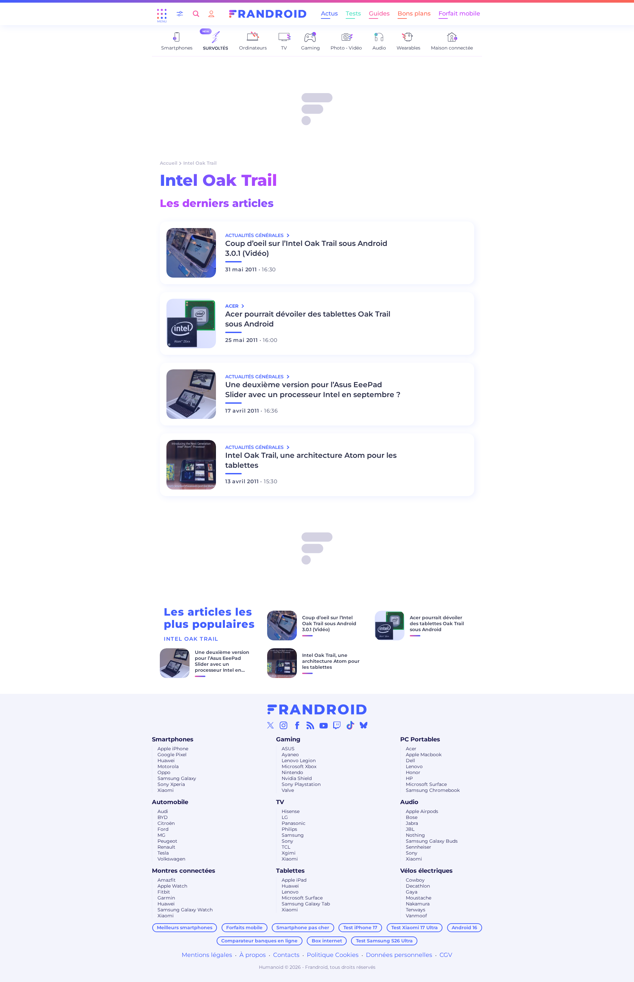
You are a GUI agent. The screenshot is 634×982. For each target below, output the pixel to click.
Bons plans (414, 13)
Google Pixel (172, 755)
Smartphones (173, 739)
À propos (252, 955)
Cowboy (415, 880)
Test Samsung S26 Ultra (384, 941)
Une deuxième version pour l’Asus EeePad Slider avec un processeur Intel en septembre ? (313, 389)
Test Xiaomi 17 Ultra (414, 928)
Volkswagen (171, 859)
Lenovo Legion (299, 760)
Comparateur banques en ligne (259, 941)
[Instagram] (283, 725)
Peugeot (167, 841)
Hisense (290, 811)
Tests (353, 13)
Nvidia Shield (297, 778)
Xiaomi (166, 790)
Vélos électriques (426, 870)
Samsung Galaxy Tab (306, 904)
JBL (410, 829)
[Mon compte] (211, 14)
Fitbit (164, 892)
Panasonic (293, 823)
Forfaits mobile (244, 928)
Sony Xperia (171, 784)
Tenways (415, 910)
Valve (288, 790)
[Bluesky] (363, 725)
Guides (379, 13)
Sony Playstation (301, 784)
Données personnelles (399, 955)
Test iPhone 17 (360, 928)
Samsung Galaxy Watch (185, 910)
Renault (166, 847)
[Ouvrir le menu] (162, 14)
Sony (287, 841)
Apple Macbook (423, 755)
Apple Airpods (422, 811)
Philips (289, 829)
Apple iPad (294, 880)
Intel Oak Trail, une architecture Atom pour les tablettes (311, 460)
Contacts (286, 955)
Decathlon (418, 886)
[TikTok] (350, 725)
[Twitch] (337, 725)
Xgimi (289, 853)
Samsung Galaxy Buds (432, 841)
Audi (163, 811)
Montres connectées (183, 870)
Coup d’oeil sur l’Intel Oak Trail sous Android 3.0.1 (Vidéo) (306, 248)
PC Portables (420, 739)
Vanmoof (416, 916)
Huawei (166, 760)
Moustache (418, 898)
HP (409, 778)
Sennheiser (418, 847)
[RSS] (310, 725)
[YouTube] (323, 725)
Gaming (288, 739)
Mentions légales (207, 955)
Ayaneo (290, 755)
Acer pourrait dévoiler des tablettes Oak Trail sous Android (307, 319)
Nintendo (292, 772)
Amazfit (167, 880)
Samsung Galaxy (177, 778)
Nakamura (418, 904)
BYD (163, 817)
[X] (270, 725)
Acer (411, 749)
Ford (163, 829)
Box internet (327, 941)
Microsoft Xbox (299, 766)
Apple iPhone (173, 749)
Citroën (166, 823)
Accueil (168, 163)
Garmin (166, 898)
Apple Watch (172, 886)
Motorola (168, 766)
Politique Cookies (333, 955)
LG (285, 817)
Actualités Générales (255, 235)
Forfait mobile (459, 13)
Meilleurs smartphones (184, 928)
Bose (411, 817)
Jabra (412, 823)
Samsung (293, 835)
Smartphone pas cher (302, 928)
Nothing (415, 835)
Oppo (164, 772)
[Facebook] (297, 725)
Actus (329, 13)
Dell (410, 760)
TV (280, 802)
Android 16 (464, 928)
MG (161, 835)
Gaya (411, 892)
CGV (446, 955)
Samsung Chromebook (433, 790)
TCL (286, 847)
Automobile (170, 802)
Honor (413, 772)
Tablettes (290, 870)
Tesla (163, 853)
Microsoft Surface (426, 784)
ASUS (288, 749)
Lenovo (414, 766)
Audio (409, 802)
